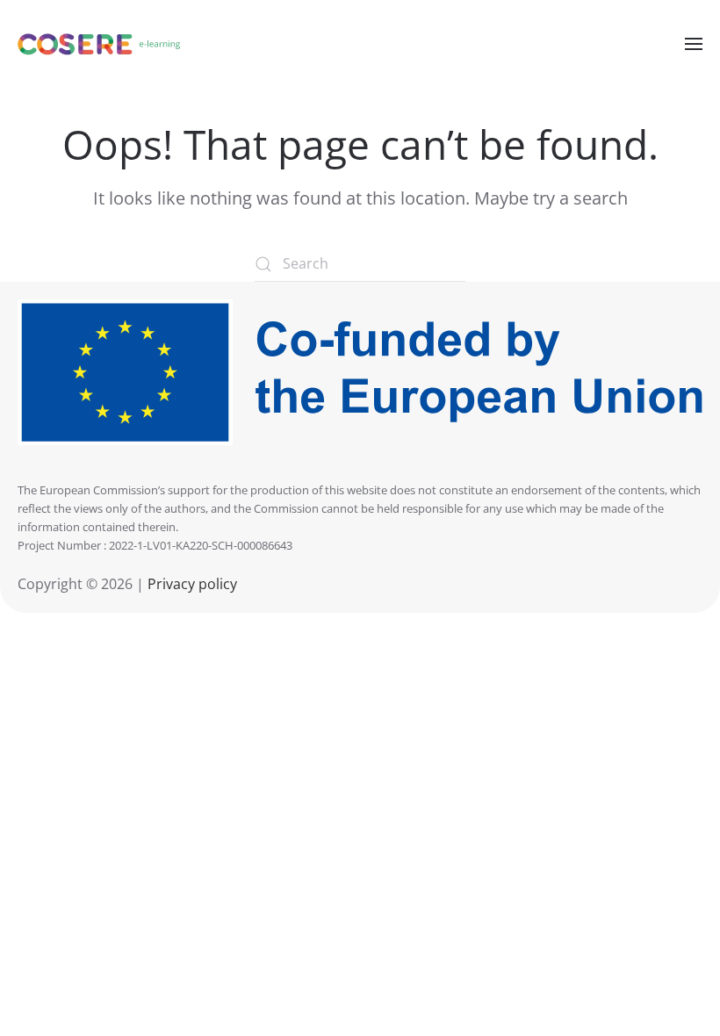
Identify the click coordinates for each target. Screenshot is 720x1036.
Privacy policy (190, 584)
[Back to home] (99, 44)
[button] (693, 44)
